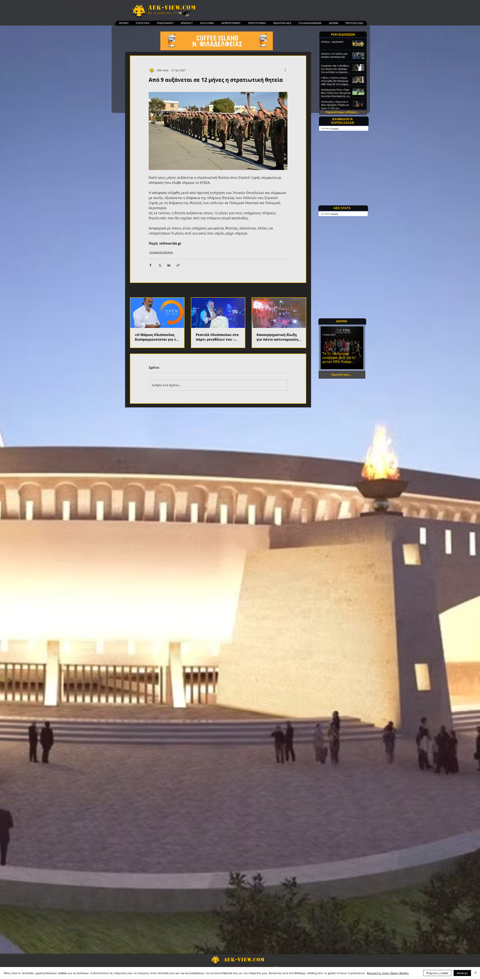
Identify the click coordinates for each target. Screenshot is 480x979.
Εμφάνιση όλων (296, 290)
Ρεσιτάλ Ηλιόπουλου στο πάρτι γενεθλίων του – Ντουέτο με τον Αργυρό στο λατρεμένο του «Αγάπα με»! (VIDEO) (217, 337)
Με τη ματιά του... (160, 13)
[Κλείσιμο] (475, 973)
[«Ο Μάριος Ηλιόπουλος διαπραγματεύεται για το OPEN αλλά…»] (157, 313)
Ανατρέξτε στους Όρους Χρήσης (388, 973)
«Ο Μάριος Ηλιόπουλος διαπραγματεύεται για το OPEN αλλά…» (156, 337)
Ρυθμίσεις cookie (437, 973)
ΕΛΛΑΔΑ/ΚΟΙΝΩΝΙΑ (161, 252)
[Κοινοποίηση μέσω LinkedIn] (169, 265)
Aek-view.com (172, 7)
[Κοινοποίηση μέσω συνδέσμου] (178, 265)
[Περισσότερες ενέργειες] (285, 70)
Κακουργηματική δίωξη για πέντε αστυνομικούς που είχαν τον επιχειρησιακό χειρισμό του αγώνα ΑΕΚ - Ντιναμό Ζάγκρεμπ (278, 337)
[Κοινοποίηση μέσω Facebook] (150, 265)
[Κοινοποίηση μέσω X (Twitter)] (159, 265)
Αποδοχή (462, 973)
